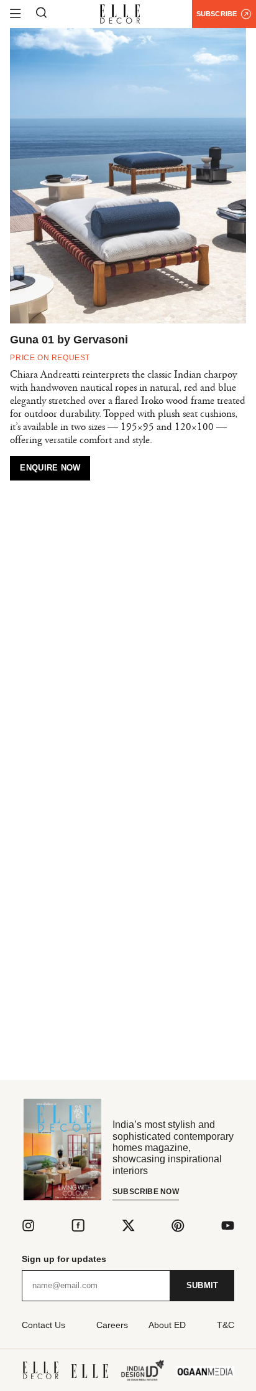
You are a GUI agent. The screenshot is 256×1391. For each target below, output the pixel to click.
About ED (167, 1325)
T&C (225, 1325)
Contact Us (43, 1325)
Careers (112, 1325)
